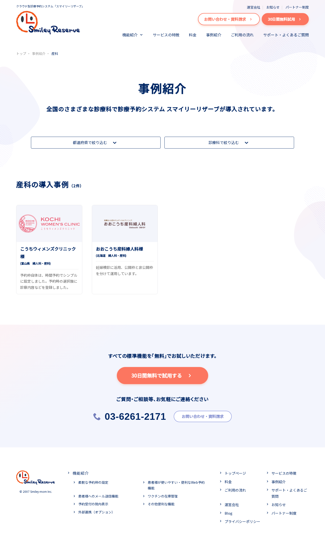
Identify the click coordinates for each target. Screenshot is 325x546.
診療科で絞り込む (223, 142)
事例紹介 (213, 35)
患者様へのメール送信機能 (98, 496)
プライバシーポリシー (242, 521)
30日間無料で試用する (156, 375)
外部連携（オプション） (96, 512)
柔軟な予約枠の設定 (93, 482)
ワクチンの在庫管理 (163, 496)
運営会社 (253, 7)
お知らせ (273, 7)
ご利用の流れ (242, 35)
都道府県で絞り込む (90, 142)
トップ (21, 53)
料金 (193, 35)
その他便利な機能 (161, 504)
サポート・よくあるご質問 (286, 35)
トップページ (235, 473)
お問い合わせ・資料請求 (225, 19)
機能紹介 (130, 35)
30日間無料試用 (281, 19)
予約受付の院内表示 (93, 504)
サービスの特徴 (166, 35)
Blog (228, 513)
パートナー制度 (297, 7)
